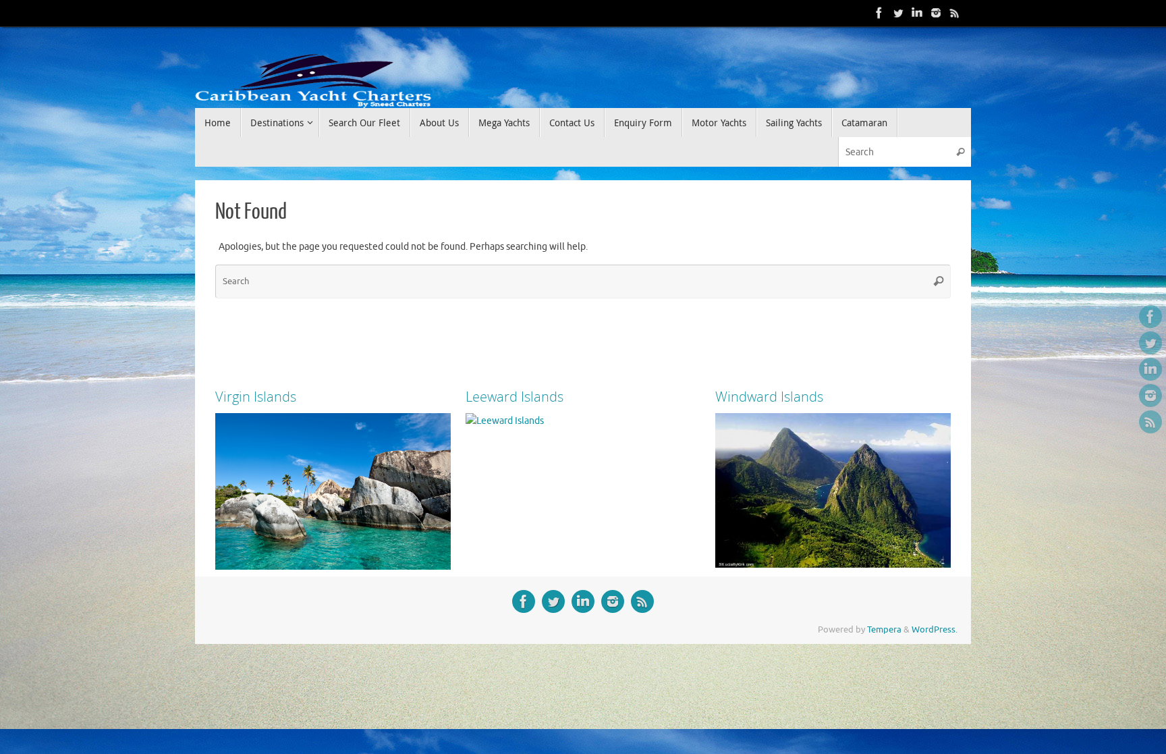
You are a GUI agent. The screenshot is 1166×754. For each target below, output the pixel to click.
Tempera (884, 629)
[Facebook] (879, 12)
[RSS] (954, 12)
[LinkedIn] (917, 12)
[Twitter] (898, 12)
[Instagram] (935, 12)
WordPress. (934, 629)
